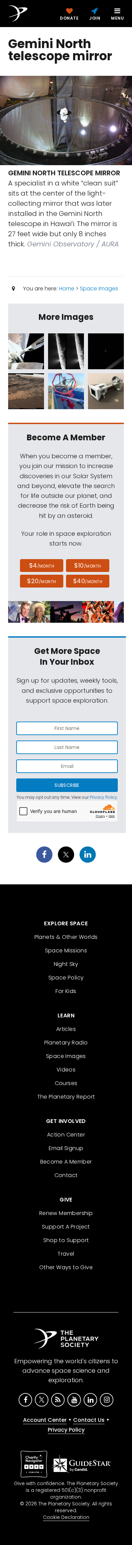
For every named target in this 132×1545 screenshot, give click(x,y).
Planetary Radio (66, 1042)
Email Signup (66, 1148)
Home (66, 288)
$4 (41, 565)
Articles (66, 1029)
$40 (87, 581)
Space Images (99, 288)
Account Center (45, 1420)
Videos (66, 1070)
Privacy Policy (103, 797)
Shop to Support (66, 1240)
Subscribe (66, 785)
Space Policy (66, 977)
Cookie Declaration (66, 1517)
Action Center (66, 1135)
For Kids (66, 991)
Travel (66, 1254)
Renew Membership (66, 1213)
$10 (87, 565)
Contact (66, 1175)
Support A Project (66, 1227)
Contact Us (89, 1420)
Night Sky (66, 964)
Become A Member (66, 1162)
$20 (41, 581)
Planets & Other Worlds (66, 937)
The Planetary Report (66, 1097)
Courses (66, 1083)
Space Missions (66, 950)
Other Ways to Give (66, 1267)
